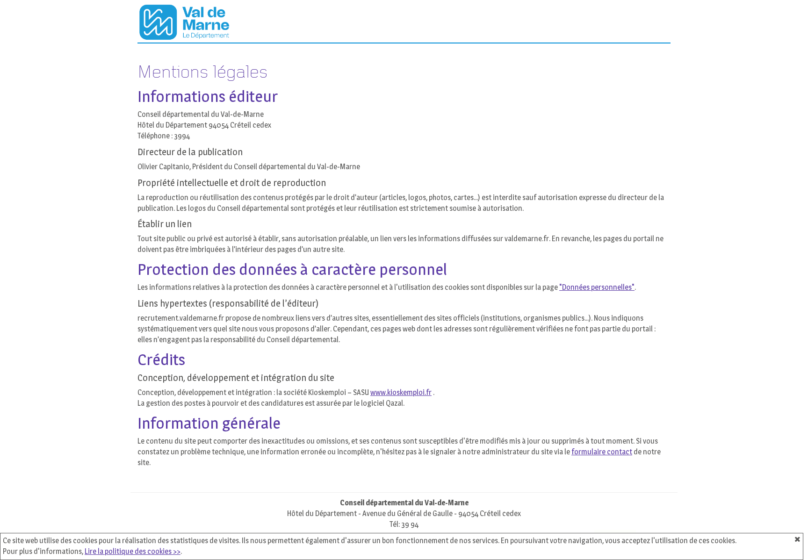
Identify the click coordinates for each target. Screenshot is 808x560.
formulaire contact (601, 451)
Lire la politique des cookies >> (132, 551)
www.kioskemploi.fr (401, 392)
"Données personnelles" (597, 287)
